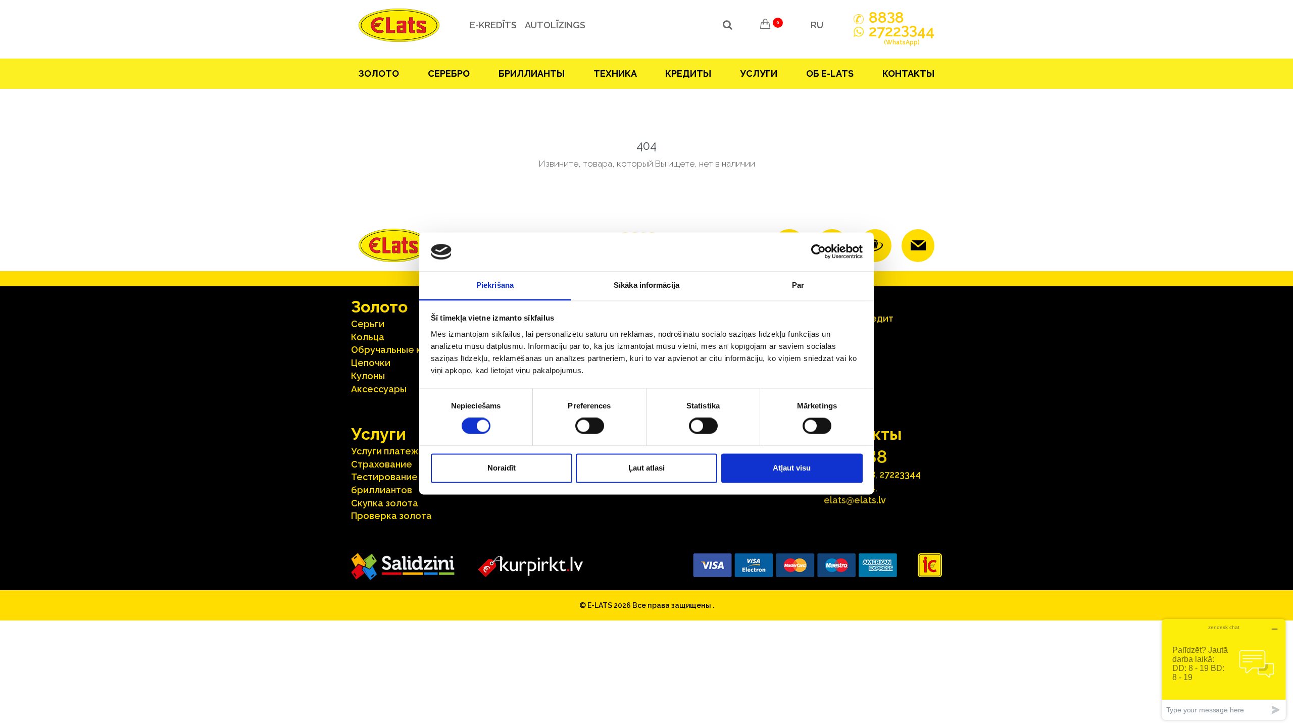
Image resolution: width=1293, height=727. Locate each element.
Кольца (367, 337)
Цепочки (370, 362)
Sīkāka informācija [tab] (646, 285)
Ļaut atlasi (646, 467)
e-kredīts (493, 25)
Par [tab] (798, 285)
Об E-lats (830, 73)
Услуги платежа (387, 451)
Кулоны (368, 376)
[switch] (589, 426)
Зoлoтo (379, 73)
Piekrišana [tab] (495, 285)
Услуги (758, 73)
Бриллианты (532, 73)
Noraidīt (501, 467)
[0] (765, 25)
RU (817, 25)
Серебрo (449, 73)
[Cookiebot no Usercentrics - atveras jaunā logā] (818, 251)
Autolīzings (555, 25)
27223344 (900, 474)
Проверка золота (391, 515)
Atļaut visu (792, 467)
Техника (615, 73)
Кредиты (688, 73)
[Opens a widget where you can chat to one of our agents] (1223, 669)
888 (886, 17)
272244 (901, 35)
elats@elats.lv (855, 500)
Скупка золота (384, 503)
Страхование (381, 464)
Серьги (367, 324)
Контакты (908, 73)
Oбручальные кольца (400, 349)
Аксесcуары (379, 389)
